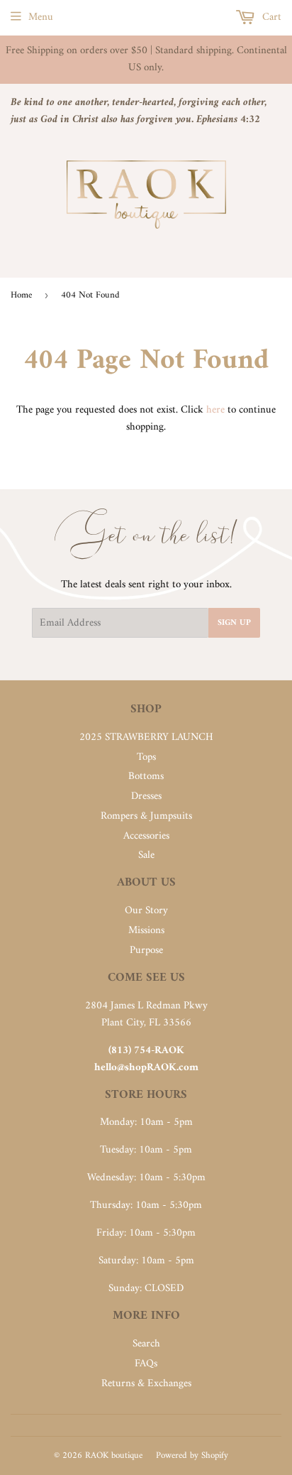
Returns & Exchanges (146, 1383)
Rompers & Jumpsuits (146, 816)
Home (21, 295)
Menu (40, 17)
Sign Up (234, 623)
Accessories (146, 836)
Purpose (146, 950)
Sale (146, 855)
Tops (146, 757)
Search (146, 1344)
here (215, 410)
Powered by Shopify (192, 1455)
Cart (270, 17)
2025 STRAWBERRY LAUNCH (146, 737)
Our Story (146, 910)
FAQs (146, 1363)
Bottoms (146, 776)
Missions (146, 930)
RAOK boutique (113, 1455)
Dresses (146, 796)
